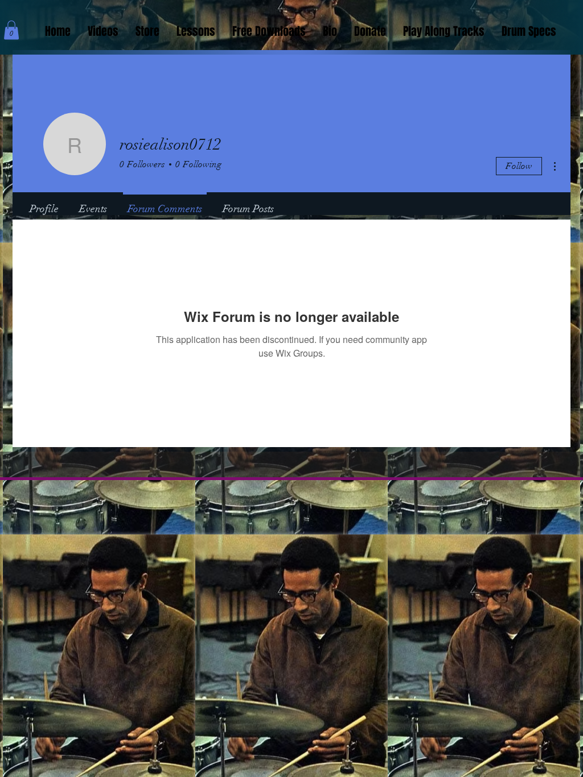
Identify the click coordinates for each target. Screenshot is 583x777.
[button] (11, 29)
